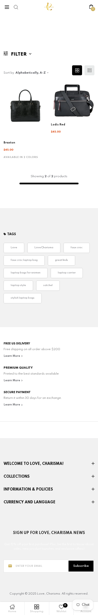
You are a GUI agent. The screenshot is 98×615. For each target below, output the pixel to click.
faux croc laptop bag (24, 260)
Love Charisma (43, 247)
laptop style (18, 285)
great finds (61, 260)
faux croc (77, 247)
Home (8, 32)
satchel (48, 285)
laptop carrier (67, 273)
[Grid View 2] (77, 70)
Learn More (12, 356)
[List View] (89, 70)
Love (14, 247)
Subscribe (81, 565)
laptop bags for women (25, 273)
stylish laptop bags (22, 298)
